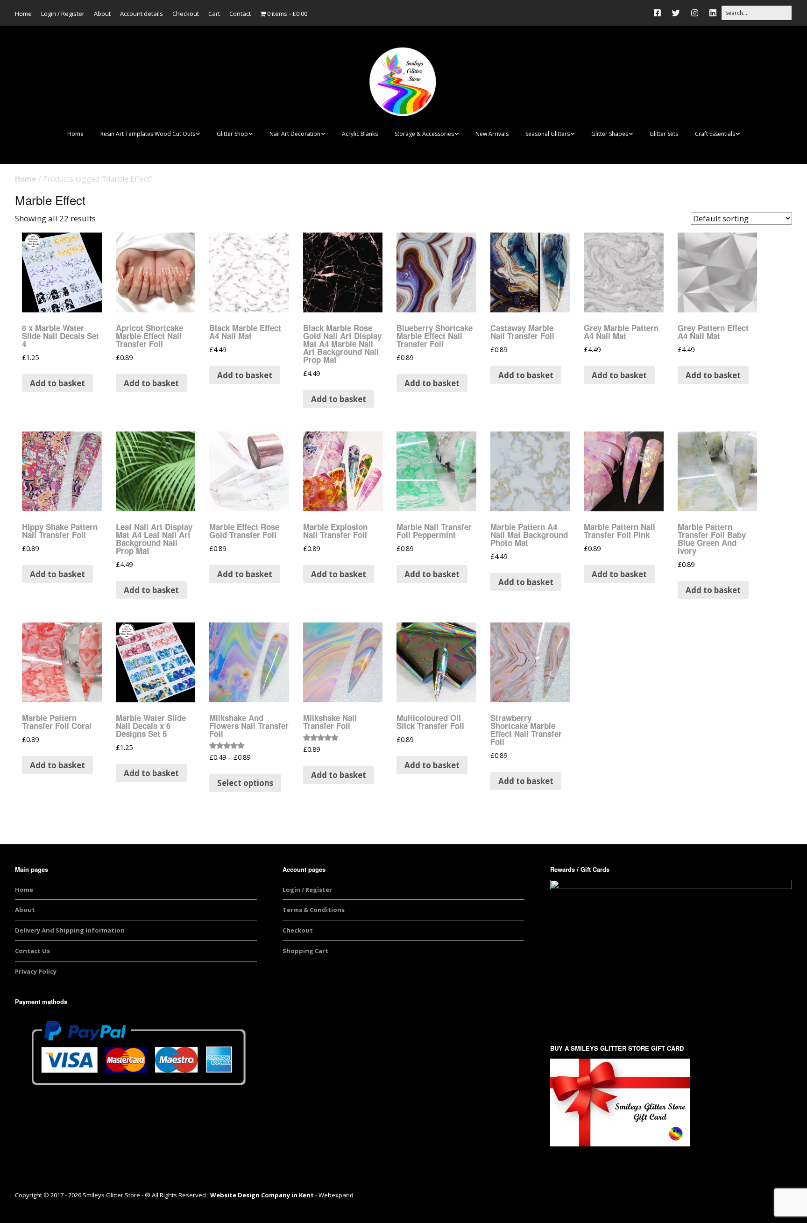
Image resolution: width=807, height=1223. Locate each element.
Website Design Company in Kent (262, 1195)
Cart (214, 13)
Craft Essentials (715, 134)
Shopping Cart (305, 951)
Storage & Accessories (424, 134)
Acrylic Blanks (360, 134)
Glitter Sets (664, 134)
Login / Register (63, 13)
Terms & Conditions (314, 909)
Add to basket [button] (57, 383)
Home (23, 13)
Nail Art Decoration (294, 134)
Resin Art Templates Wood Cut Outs (147, 134)
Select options (245, 783)
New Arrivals (492, 134)
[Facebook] (659, 13)
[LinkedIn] (713, 13)
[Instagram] (695, 13)
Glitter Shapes (609, 134)
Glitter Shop (232, 134)
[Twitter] (676, 13)
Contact (240, 13)
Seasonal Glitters (547, 134)
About (102, 13)
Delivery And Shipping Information (70, 930)
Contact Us (32, 951)
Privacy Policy (36, 971)
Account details (141, 13)
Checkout (185, 13)
